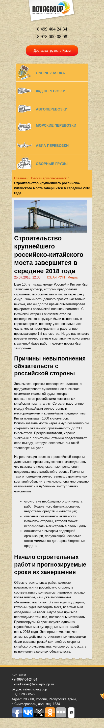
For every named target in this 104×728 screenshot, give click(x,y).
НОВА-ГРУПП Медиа (61, 277)
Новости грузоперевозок (48, 178)
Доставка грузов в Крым (52, 50)
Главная (20, 178)
